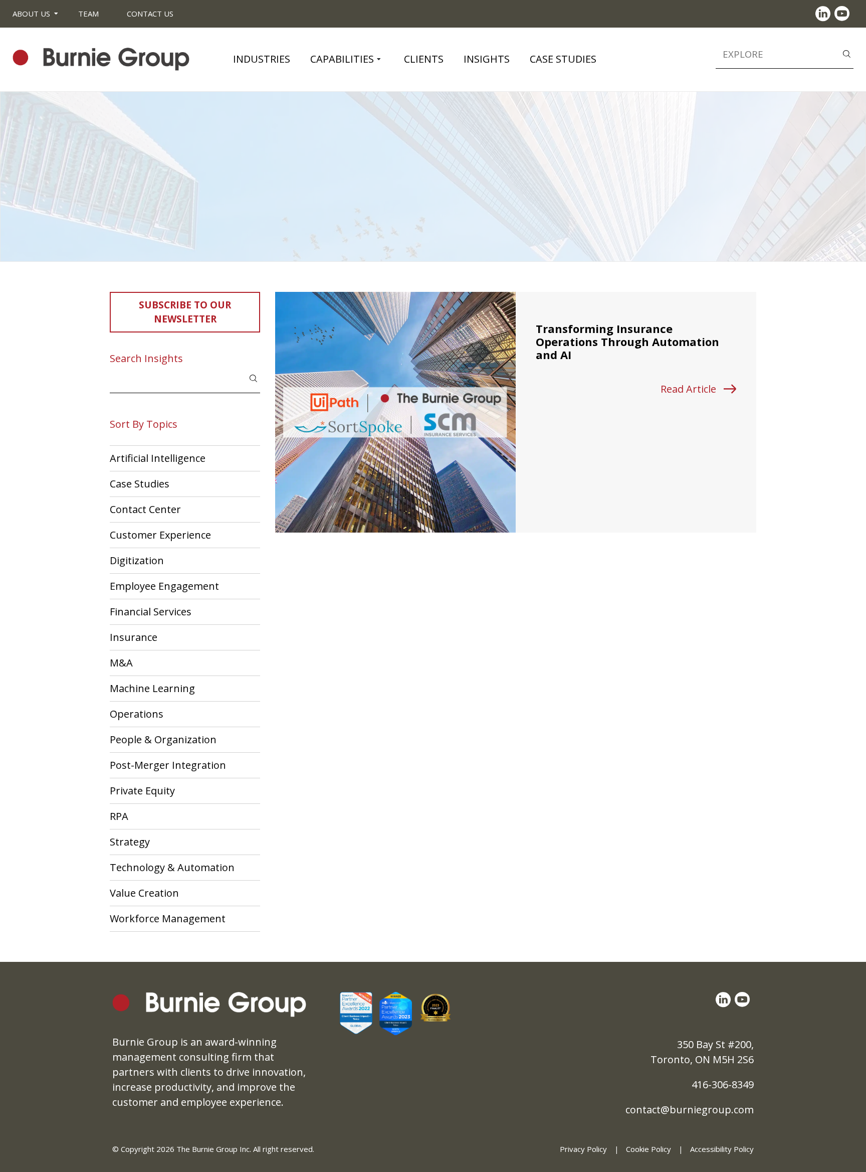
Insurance (133, 637)
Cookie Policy (648, 1149)
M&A (121, 662)
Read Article (688, 389)
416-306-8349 (723, 1084)
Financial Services (150, 611)
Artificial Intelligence (157, 458)
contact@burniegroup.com (689, 1109)
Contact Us (150, 14)
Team (88, 14)
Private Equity (142, 790)
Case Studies (563, 59)
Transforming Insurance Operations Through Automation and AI (627, 342)
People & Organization (163, 739)
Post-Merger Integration (168, 765)
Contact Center (145, 509)
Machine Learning (152, 688)
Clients (424, 59)
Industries (261, 59)
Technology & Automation (172, 867)
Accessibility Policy (722, 1149)
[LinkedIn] (824, 13)
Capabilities (342, 59)
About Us (31, 14)
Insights (487, 59)
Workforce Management (168, 918)
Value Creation (144, 893)
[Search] (846, 53)
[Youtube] (843, 13)
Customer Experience (160, 535)
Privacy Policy (583, 1149)
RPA (119, 816)
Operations (136, 714)
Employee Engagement (164, 586)
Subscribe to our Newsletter (185, 312)
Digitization (137, 560)
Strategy (130, 842)
